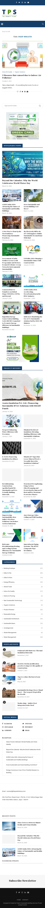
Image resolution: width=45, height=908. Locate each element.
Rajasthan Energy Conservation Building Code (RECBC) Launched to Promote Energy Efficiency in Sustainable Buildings (11, 322)
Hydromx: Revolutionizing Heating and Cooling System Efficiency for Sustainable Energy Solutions (11, 548)
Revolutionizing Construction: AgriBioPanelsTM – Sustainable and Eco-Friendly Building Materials (10, 489)
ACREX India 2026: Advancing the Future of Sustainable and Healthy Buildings (11, 208)
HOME (19, 900)
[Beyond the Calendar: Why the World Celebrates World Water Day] (22, 164)
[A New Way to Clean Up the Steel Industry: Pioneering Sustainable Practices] (11, 222)
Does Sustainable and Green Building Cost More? (32, 207)
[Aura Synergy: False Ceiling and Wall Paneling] (33, 506)
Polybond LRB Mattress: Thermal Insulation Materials (29, 652)
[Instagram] (22, 2)
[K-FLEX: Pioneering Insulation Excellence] (11, 448)
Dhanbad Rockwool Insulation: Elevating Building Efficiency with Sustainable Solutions (32, 433)
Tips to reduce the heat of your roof (28, 678)
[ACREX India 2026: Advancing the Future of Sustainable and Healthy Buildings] (11, 195)
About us (5, 805)
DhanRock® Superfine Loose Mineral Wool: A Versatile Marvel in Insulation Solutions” (32, 460)
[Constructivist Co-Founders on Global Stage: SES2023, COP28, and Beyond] (11, 280)
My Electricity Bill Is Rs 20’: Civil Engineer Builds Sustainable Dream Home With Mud (33, 235)
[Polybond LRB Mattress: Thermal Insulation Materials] (8, 654)
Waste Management (23, 632)
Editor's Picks (23, 577)
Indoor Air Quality (7, 72)
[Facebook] (16, 2)
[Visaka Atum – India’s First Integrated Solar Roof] (8, 706)
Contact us (5, 810)
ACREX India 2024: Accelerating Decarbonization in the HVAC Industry (32, 293)
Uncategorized (23, 628)
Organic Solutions (20, 72)
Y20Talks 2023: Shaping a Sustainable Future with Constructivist (33, 261)
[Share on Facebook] (20, 91)
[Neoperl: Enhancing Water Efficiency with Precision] (11, 421)
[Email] (28, 2)
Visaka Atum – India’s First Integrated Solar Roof (27, 704)
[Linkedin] (25, 2)
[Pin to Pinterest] (25, 91)
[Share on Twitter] (22, 91)
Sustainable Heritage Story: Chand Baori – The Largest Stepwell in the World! (30, 692)
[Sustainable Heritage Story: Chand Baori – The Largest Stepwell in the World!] (8, 693)
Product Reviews (23, 609)
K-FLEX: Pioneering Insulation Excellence (10, 458)
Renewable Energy (23, 614)
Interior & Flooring (23, 596)
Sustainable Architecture (23, 619)
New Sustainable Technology (23, 600)
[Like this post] (17, 91)
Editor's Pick (23, 573)
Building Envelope (23, 568)
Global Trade (23, 586)
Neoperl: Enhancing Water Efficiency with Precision (10, 432)
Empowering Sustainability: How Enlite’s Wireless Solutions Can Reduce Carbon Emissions (10, 519)
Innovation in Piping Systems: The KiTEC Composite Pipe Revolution (31, 547)
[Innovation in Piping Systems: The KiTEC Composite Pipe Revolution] (33, 535)
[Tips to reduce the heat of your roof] (8, 680)
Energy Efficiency (23, 582)
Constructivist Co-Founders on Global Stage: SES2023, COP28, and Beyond (11, 293)
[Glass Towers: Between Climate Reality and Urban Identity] (8, 826)
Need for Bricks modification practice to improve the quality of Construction (29, 666)
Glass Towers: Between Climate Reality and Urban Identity (29, 824)
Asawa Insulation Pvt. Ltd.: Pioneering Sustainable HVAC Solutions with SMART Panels (21, 406)
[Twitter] (19, 2)
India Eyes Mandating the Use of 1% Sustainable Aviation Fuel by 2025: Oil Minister (33, 320)
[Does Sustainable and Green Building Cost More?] (33, 195)
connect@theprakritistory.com (16, 791)
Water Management (23, 637)
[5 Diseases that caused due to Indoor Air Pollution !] (22, 54)
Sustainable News (23, 623)
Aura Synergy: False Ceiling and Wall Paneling (33, 516)
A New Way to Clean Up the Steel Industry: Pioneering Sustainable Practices (11, 235)
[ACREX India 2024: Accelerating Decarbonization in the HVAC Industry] (33, 280)
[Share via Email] (27, 91)
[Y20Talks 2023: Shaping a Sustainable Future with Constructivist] (33, 249)
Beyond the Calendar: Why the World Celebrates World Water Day (20, 181)
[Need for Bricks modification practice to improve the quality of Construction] (8, 667)
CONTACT (25, 900)
